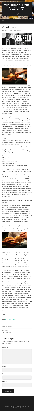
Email (4, 374)
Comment (5, 347)
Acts (6, 319)
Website (4, 381)
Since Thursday (6, 331)
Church (9, 319)
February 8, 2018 (7, 30)
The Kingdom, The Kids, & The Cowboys (17, 7)
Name (4, 366)
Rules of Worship (7, 325)
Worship (14, 319)
